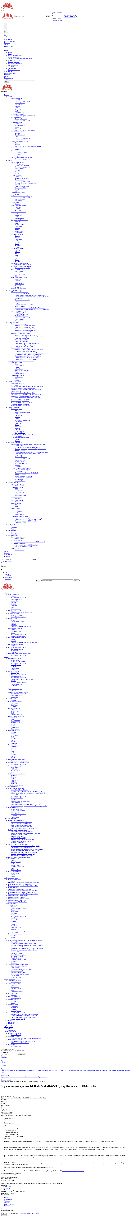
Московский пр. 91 (70, 15)
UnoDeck (17, 429)
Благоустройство (13, 65)
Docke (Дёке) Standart (21, 316)
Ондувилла (18, 154)
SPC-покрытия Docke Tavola (23, 546)
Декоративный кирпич (18, 192)
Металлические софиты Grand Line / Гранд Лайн (29, 337)
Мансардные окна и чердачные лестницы (20, 58)
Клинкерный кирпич (18, 248)
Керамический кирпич (18, 212)
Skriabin (17, 261)
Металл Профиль (20, 103)
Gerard (17, 136)
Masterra (17, 194)
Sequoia (17, 410)
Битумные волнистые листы (20, 151)
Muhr (16, 223)
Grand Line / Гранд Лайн (22, 101)
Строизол (18, 466)
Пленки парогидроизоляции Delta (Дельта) (28, 453)
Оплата (6, 1202)
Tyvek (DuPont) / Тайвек (22, 463)
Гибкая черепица (16, 122)
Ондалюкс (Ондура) (21, 152)
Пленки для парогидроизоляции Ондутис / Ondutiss (30, 449)
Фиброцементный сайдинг (20, 277)
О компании (8, 39)
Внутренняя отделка (14, 70)
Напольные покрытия (18, 543)
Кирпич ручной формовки (19, 220)
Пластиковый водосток (18, 311)
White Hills (18, 207)
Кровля (10, 52)
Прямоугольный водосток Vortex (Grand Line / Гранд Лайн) (33, 309)
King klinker (18, 239)
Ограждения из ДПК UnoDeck (20, 405)
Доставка (7, 1201)
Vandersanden (19, 231)
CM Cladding (19, 271)
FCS (16, 282)
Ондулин (17, 156)
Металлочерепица (17, 98)
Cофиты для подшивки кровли (21, 333)
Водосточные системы (15, 55)
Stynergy (17, 99)
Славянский (18, 215)
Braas (16, 143)
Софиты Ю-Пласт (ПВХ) (22, 338)
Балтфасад (18, 208)
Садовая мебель (16, 503)
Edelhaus (17, 250)
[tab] (65, 1099)
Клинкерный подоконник (23, 264)
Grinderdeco (18, 421)
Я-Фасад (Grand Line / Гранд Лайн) (25, 183)
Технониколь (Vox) (20, 188)
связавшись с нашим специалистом (73, 1171)
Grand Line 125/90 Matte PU (23, 293)
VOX (16, 191)
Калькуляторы (8, 46)
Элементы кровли (13, 57)
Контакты (7, 43)
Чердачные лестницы (18, 375)
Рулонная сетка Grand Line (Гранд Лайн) (23, 388)
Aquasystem (18, 104)
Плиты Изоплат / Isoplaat (22, 469)
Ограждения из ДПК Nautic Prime (21, 402)
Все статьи (4, 1057)
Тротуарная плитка (17, 487)
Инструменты (12, 68)
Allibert (17, 505)
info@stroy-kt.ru (5, 1188)
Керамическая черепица (19, 148)
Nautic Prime (18, 423)
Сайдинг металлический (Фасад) (21, 196)
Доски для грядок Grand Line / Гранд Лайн (28, 519)
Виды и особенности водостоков (11, 1061)
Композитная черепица (18, 132)
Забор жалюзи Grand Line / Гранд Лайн (23, 393)
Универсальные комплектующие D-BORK (28, 146)
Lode (16, 216)
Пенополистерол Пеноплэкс (23, 477)
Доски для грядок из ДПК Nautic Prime (26, 521)
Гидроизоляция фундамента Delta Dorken (27, 447)
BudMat (17, 106)
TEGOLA (18, 128)
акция (2, 1212)
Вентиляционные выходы (19, 324)
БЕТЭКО (18, 285)
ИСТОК (17, 303)
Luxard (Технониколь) (21, 140)
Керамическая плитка (18, 537)
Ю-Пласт (17, 170)
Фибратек (18, 287)
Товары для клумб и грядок (20, 516)
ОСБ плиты (11, 66)
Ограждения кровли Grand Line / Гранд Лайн (28, 354)
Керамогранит (16, 548)
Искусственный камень (18, 205)
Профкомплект (19, 112)
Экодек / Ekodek (20, 433)
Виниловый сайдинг (18, 162)
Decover (17, 280)
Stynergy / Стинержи (21, 119)
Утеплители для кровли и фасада (21, 468)
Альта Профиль (19, 168)
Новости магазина (8, 1052)
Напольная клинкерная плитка (21, 437)
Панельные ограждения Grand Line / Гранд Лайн (26, 397)
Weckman (18, 109)
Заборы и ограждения (14, 60)
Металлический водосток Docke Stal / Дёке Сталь (30, 308)
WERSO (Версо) (20, 373)
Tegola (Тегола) (19, 461)
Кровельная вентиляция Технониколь (26, 332)
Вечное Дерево (19, 431)
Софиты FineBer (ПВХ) (22, 341)
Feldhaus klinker (19, 492)
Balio (16, 364)
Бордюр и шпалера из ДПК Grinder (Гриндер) (29, 518)
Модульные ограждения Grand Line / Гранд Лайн (26, 394)
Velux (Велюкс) (19, 365)
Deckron (17, 418)
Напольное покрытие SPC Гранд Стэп (26, 545)
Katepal (17, 127)
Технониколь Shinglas (21, 125)
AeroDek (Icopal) (20, 135)
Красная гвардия (20, 218)
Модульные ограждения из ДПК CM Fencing (25, 396)
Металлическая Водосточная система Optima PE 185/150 (32, 296)
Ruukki (17, 107)
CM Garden (18, 510)
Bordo (17, 413)
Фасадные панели (17, 175)
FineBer (17, 173)
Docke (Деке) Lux (20, 313)
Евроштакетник (16, 391)
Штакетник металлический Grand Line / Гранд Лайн (27, 386)
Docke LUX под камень (22, 165)
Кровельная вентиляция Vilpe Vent (25, 330)
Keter (16, 506)
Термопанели (15, 202)
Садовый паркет (16, 508)
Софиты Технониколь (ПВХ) (24, 346)
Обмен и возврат (9, 1204)
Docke (17, 123)
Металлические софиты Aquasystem (26, 335)
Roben (17, 149)
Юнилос (17, 498)
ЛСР (16, 213)
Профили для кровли (18, 114)
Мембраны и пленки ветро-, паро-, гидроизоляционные (28, 444)
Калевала (14, 527)
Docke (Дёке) (19, 164)
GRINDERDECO (20, 274)
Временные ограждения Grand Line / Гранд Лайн (26, 389)
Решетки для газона (17, 500)
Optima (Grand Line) (21, 301)
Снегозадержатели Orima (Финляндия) (26, 357)
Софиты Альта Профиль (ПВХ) (24, 345)
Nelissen (17, 228)
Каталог (6, 35)
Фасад (10, 54)
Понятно (3, 1215)
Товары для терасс (13, 62)
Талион (13, 529)
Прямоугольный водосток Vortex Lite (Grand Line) (30, 295)
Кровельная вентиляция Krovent (25, 329)
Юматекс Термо (20, 481)
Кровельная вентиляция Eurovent (25, 325)
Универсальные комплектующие (25, 130)
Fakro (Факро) (19, 369)
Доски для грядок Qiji (21, 522)
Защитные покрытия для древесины (22, 434)
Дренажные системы (18, 484)
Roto (16, 372)
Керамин (17, 247)
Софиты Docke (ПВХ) (21, 340)
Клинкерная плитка (17, 234)
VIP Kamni (18, 210)
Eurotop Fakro (19, 445)
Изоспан (17, 465)
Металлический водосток (19, 292)
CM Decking (18, 415)
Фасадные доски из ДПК (19, 269)
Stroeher (17, 245)
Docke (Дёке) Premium (21, 314)
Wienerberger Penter (20, 495)
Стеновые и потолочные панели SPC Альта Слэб (30, 542)
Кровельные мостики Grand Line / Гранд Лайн (29, 349)
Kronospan (14, 526)
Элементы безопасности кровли (21, 348)
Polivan (17, 425)
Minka (17, 380)
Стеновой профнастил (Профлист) (22, 266)
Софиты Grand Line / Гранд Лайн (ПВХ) (27, 343)
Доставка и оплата (10, 41)
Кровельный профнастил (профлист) (23, 157)
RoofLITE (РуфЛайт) (21, 370)
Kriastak (17, 144)
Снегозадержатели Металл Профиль (26, 359)
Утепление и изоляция (15, 63)
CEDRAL (18, 279)
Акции (6, 44)
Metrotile (17, 133)
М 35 (16, 111)
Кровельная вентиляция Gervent (24, 327)
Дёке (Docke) (19, 471)
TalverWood (18, 426)
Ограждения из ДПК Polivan (20, 404)
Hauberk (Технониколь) (22, 186)
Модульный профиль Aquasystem (25, 115)
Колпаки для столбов (18, 383)
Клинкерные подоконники (19, 263)
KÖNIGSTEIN (19, 224)
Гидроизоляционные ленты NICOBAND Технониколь (31, 452)
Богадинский (19, 232)
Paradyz (17, 204)
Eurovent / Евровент (21, 457)
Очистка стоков (16, 497)
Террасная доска (16, 409)
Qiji (16, 276)
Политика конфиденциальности (29, 1213)
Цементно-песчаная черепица (20, 141)
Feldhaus (17, 237)
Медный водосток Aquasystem (24, 304)
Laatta (16, 385)
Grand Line (14, 534)
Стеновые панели (17, 540)
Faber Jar (17, 221)
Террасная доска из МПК (22, 412)
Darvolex (17, 417)
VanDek (17, 513)
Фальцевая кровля (17, 117)
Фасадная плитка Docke (22, 178)
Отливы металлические (18, 288)
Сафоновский (19, 226)
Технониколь (19, 172)
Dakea (17, 367)
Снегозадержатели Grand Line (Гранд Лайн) (28, 356)
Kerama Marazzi (19, 538)
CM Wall (17, 272)
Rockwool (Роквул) (20, 450)
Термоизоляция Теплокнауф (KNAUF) (26, 473)
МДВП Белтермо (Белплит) (23, 476)
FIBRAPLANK (19, 284)
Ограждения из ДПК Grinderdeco (21, 399)
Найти (6, 81)
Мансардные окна (17, 362)
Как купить (7, 553)
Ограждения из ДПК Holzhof (20, 401)
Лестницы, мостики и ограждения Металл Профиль (31, 353)
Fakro (16, 378)
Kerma (17, 253)
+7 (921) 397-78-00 (58, 20)
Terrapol (17, 428)
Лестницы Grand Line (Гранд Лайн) (25, 351)
